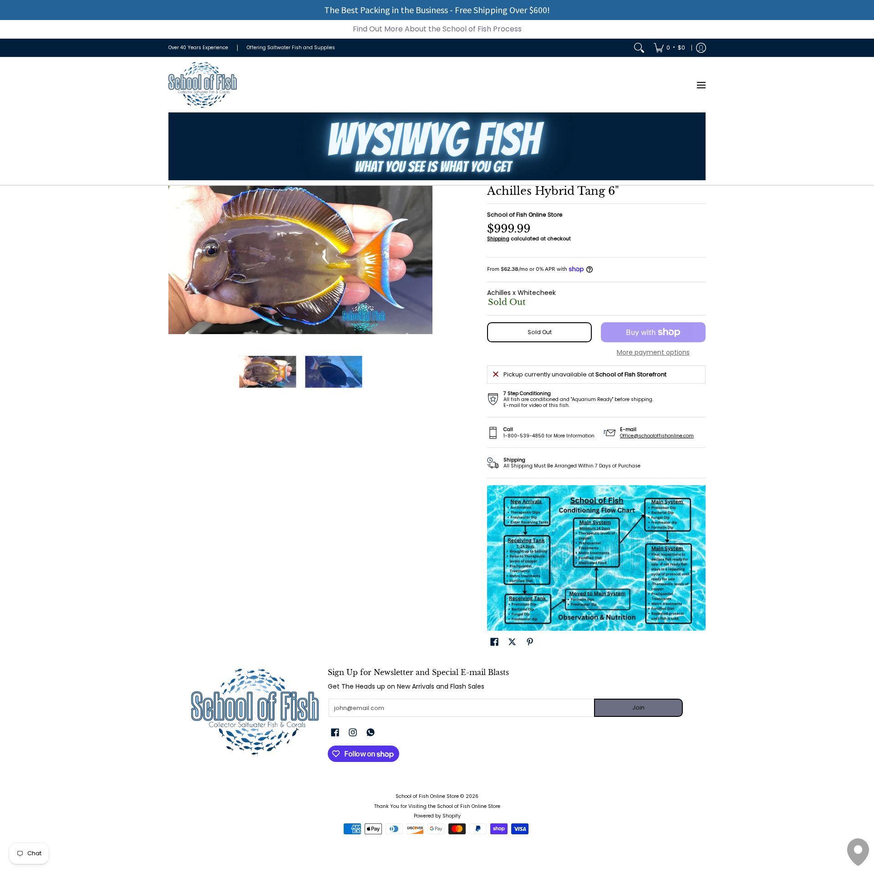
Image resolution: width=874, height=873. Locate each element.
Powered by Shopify (437, 815)
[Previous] (175, 260)
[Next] (426, 260)
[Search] (639, 48)
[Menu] (701, 84)
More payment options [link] (653, 353)
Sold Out (540, 332)
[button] (494, 641)
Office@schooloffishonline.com (657, 435)
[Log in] (701, 48)
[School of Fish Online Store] (202, 84)
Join (638, 707)
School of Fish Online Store (525, 214)
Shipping (498, 238)
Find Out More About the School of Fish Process (437, 29)
